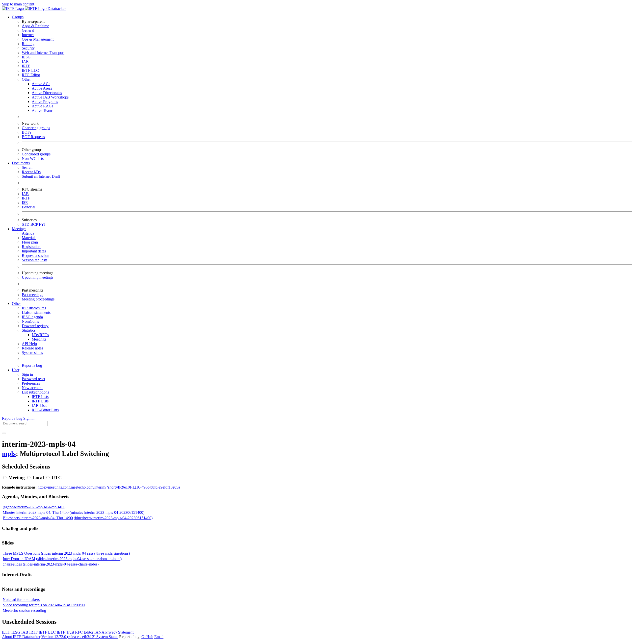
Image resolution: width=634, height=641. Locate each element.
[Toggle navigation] (4, 433)
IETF (6, 632)
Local (38, 477)
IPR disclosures (34, 308)
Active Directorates (47, 93)
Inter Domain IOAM (19, 559)
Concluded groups (36, 154)
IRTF (26, 66)
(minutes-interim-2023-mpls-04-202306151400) (107, 512)
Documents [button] (21, 163)
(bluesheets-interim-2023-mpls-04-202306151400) (113, 518)
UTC (57, 477)
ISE (25, 202)
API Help (29, 344)
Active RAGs (42, 106)
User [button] (15, 370)
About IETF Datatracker (21, 637)
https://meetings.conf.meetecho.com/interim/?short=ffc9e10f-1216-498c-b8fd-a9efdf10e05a (109, 487)
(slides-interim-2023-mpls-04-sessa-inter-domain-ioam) (79, 559)
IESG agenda (32, 317)
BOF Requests (33, 137)
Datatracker (56, 8)
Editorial (28, 207)
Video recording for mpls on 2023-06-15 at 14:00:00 (44, 605)
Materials (29, 238)
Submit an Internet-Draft (41, 176)
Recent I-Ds (31, 172)
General (28, 30)
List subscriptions (35, 392)
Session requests (34, 260)
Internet (28, 35)
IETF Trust (65, 632)
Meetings (39, 339)
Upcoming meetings (37, 277)
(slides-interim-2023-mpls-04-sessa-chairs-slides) (61, 564)
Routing (28, 44)
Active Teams (42, 110)
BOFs (26, 132)
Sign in (27, 374)
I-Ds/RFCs (40, 335)
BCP (34, 224)
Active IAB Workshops (50, 97)
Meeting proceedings (38, 299)
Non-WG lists (33, 158)
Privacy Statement (119, 632)
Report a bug (32, 365)
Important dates (34, 251)
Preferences (31, 383)
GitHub (147, 637)
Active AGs (41, 84)
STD (26, 224)
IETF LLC (30, 70)
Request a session (35, 255)
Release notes (32, 348)
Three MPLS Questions (21, 553)
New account (32, 388)
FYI (42, 224)
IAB (25, 61)
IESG (26, 57)
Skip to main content (18, 4)
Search (27, 167)
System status (32, 352)
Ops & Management (37, 39)
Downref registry (35, 326)
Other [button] (16, 303)
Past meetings (32, 295)
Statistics (28, 330)
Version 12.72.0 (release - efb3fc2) (68, 637)
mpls (9, 453)
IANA (99, 632)
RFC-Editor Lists (45, 410)
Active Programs (45, 101)
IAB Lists (39, 405)
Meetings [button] (19, 229)
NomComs (30, 321)
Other (26, 79)
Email (158, 637)
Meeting (16, 477)
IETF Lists (40, 396)
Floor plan (30, 242)
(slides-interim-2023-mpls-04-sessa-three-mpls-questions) (85, 553)
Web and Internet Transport (43, 52)
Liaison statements (36, 312)
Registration (31, 247)
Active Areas (42, 88)
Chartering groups (36, 128)
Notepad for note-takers (21, 599)
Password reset (33, 379)
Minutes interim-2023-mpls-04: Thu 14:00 (36, 512)
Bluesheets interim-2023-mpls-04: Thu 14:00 (38, 518)
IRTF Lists (40, 401)
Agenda (28, 233)
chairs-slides (12, 564)
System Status (107, 637)
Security (28, 48)
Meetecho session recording (24, 610)
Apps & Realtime (35, 26)
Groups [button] (18, 17)
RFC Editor (31, 75)
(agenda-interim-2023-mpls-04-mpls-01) (34, 507)
